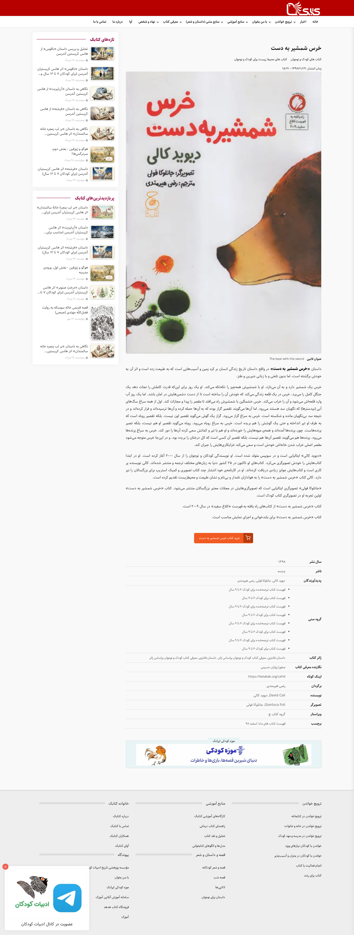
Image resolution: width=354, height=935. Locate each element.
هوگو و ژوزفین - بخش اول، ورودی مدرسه (65, 270)
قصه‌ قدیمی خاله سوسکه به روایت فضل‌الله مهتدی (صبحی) (65, 310)
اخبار (303, 22)
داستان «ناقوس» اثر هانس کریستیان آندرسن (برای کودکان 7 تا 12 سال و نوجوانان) (62, 71)
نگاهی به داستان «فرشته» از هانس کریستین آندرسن (64, 111)
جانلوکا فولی (263, 581)
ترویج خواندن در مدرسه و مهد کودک (299, 836)
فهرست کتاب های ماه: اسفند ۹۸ (265, 723)
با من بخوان (259, 22)
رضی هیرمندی (246, 581)
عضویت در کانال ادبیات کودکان (47, 924)
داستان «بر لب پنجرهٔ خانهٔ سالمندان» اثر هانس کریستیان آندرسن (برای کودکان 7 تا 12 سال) (62, 210)
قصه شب (219, 877)
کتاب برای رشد (312, 875)
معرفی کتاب (170, 22)
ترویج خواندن (283, 22)
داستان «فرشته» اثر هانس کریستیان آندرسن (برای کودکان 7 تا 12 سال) (63, 171)
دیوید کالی (279, 581)
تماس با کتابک (119, 826)
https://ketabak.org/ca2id (266, 676)
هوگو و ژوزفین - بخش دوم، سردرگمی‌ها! (70, 151)
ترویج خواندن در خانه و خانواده (302, 826)
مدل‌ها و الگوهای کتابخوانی (208, 846)
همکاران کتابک (119, 836)
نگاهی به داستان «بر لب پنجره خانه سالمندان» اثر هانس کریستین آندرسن (64, 131)
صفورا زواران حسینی (273, 667)
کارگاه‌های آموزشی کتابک (209, 816)
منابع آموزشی (235, 22)
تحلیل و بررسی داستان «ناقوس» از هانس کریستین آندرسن (64, 51)
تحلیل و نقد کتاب (214, 836)
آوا (130, 22)
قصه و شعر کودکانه (213, 867)
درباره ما (117, 22)
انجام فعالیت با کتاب (308, 865)
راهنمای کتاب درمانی (212, 826)
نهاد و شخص (146, 22)
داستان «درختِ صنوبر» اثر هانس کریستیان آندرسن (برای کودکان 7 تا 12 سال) (64, 290)
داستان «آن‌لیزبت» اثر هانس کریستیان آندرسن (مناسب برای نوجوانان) (67, 230)
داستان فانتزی (276, 658)
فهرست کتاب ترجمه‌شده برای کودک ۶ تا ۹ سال (257, 589)
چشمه (281, 571)
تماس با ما (99, 22)
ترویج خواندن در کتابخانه (306, 816)
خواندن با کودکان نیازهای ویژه (303, 846)
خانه (315, 22)
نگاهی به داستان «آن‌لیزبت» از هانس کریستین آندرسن (62, 91)
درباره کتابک (121, 816)
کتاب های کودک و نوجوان (306, 59)
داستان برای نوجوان (213, 897)
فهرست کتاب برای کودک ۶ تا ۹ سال (263, 598)
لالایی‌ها (220, 887)
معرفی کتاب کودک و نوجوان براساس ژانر (242, 658)
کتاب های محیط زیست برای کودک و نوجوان (260, 59)
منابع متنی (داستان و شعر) (202, 22)
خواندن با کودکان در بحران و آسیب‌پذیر (297, 856)
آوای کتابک (122, 846)
